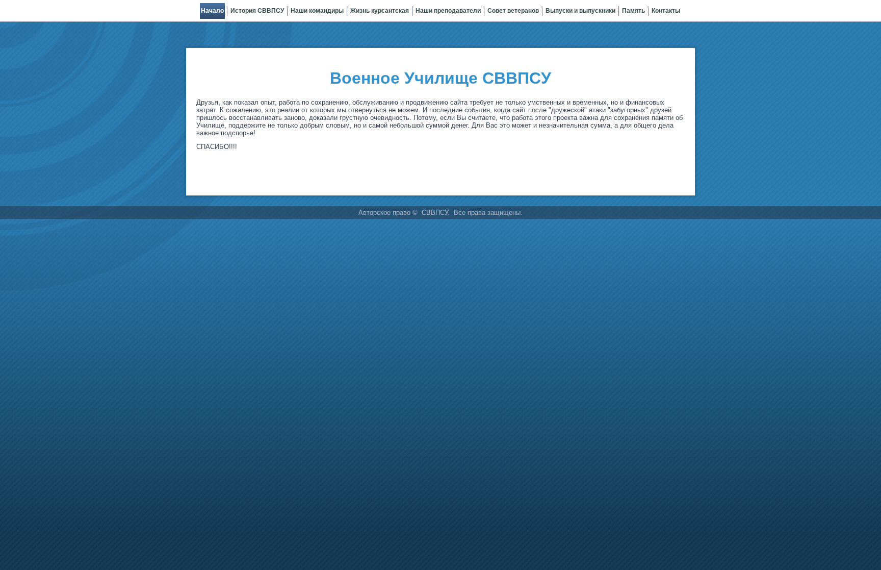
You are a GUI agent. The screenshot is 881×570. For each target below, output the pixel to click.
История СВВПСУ (257, 10)
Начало (212, 10)
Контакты (666, 10)
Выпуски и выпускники (580, 10)
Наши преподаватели (448, 10)
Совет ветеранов (513, 10)
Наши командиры (317, 10)
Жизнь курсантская (379, 10)
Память (633, 10)
